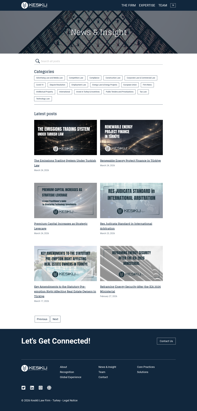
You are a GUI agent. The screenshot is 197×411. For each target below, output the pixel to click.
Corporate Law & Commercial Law (141, 78)
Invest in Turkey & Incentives (88, 92)
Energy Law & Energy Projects (104, 85)
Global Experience (70, 377)
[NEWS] (65, 263)
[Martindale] (49, 388)
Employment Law (79, 85)
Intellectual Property (44, 92)
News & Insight (107, 367)
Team (162, 5)
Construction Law (113, 78)
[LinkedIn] (32, 388)
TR (173, 5)
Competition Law (76, 78)
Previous (42, 319)
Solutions (142, 372)
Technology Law (43, 99)
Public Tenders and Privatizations (119, 92)
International (64, 92)
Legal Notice (70, 400)
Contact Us (166, 341)
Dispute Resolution (57, 85)
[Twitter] (23, 388)
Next (55, 319)
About (63, 367)
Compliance (94, 78)
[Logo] (34, 5)
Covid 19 (39, 85)
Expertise (147, 5)
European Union (130, 85)
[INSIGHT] (65, 137)
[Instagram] (40, 388)
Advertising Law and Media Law (49, 78)
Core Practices (146, 367)
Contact (103, 377)
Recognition (67, 372)
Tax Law (143, 92)
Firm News (147, 85)
